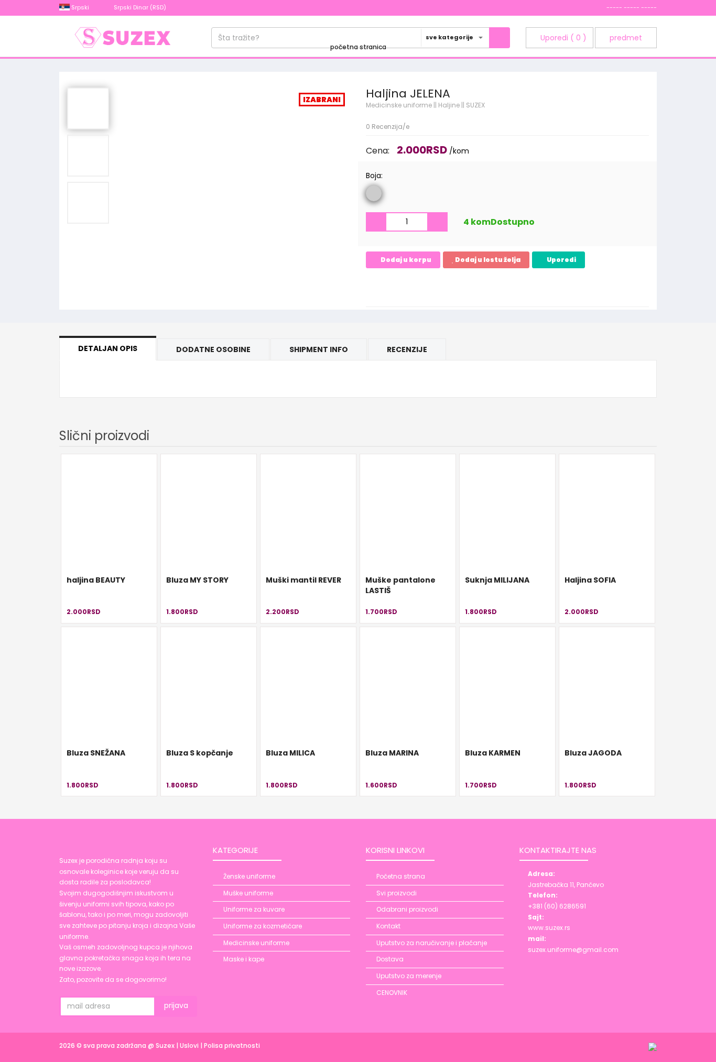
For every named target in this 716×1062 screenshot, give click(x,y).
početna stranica (358, 46)
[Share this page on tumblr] (450, 288)
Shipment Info (318, 349)
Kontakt (388, 926)
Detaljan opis (107, 348)
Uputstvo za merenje (408, 975)
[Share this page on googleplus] (394, 288)
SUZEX (475, 105)
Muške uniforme (248, 893)
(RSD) (141, 7)
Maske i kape (243, 959)
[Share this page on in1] (469, 288)
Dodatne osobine (213, 349)
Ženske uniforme (249, 876)
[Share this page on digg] (507, 288)
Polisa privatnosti (232, 1045)
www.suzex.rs (549, 927)
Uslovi (190, 1045)
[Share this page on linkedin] (432, 288)
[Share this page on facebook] (375, 288)
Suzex (166, 1045)
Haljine (449, 105)
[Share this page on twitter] (413, 288)
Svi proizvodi (396, 893)
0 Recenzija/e (387, 126)
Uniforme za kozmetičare (262, 926)
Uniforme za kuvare (254, 909)
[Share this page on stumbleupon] (488, 288)
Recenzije (407, 349)
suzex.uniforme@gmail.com (573, 949)
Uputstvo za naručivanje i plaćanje (431, 942)
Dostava (390, 959)
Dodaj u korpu (405, 259)
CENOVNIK (391, 992)
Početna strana (400, 876)
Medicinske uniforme (399, 105)
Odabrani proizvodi (407, 909)
